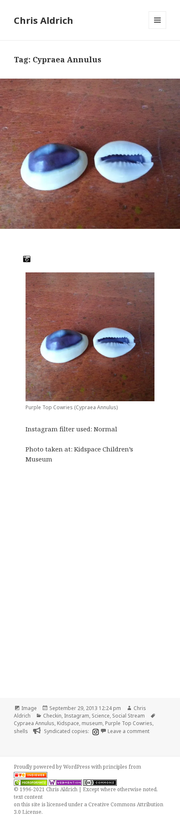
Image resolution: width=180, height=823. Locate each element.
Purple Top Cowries (128, 723)
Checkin (52, 715)
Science (101, 715)
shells (21, 731)
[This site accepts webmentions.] (65, 782)
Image (29, 708)
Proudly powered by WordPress (52, 766)
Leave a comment (128, 731)
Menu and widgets (157, 28)
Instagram (76, 715)
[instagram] (95, 731)
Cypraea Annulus (34, 723)
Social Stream (128, 715)
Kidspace (68, 723)
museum (92, 723)
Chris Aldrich (43, 20)
